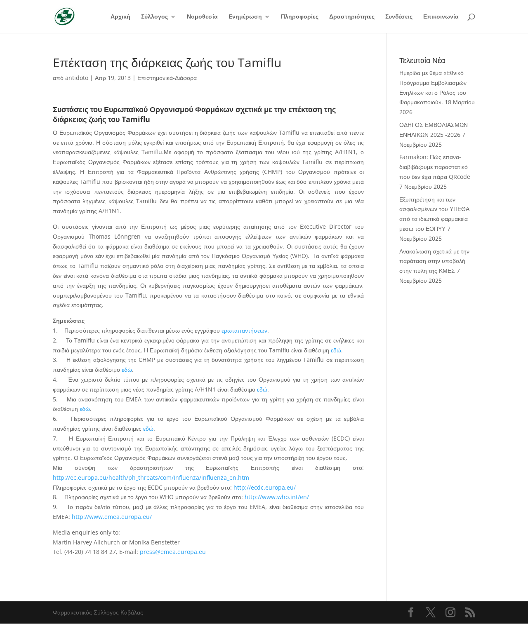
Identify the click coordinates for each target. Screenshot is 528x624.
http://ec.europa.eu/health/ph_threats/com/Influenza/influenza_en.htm (151, 477)
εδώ (336, 350)
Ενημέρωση (245, 17)
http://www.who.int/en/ (277, 497)
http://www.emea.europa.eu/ (112, 517)
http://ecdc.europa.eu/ (264, 487)
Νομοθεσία (202, 17)
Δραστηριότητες (352, 17)
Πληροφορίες (299, 17)
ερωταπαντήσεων (244, 330)
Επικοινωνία (441, 17)
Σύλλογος (154, 17)
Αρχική (120, 17)
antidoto (76, 78)
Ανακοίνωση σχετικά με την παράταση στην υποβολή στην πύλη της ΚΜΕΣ (434, 261)
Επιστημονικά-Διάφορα (167, 78)
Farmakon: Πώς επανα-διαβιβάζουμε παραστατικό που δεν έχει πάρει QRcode (434, 167)
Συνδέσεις (398, 17)
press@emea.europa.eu (173, 552)
